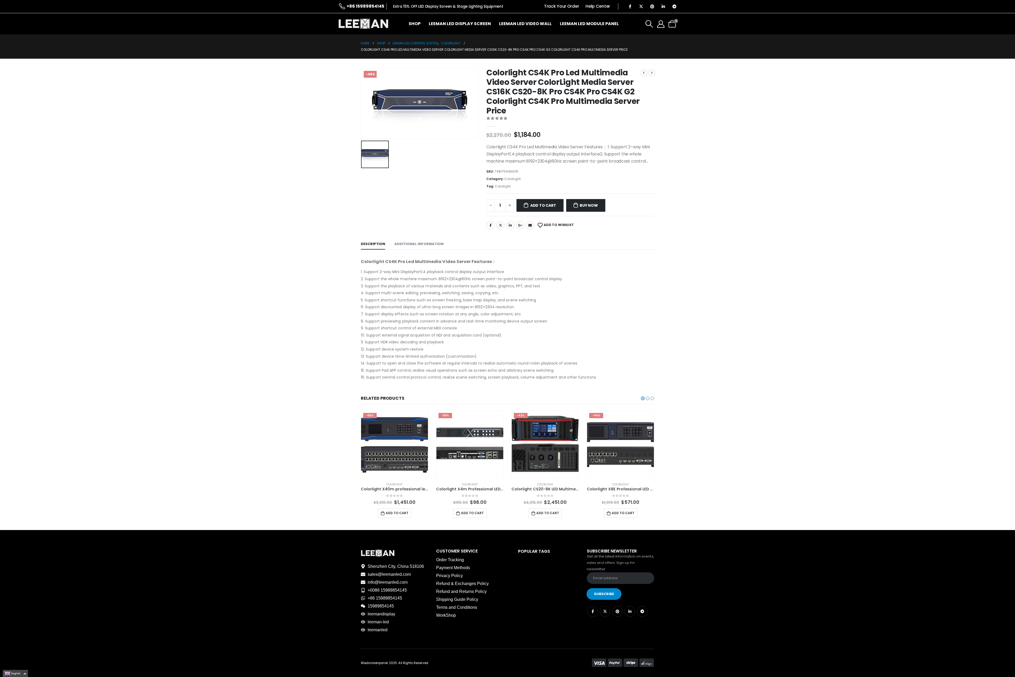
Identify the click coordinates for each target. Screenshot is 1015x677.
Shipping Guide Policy (457, 599)
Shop (415, 24)
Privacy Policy (449, 575)
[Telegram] (674, 6)
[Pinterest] (652, 6)
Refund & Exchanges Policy (462, 583)
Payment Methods (453, 567)
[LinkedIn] (663, 6)
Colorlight (503, 186)
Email (530, 225)
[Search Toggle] (649, 23)
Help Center (597, 6)
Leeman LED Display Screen (460, 24)
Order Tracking (450, 560)
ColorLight (512, 179)
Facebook (490, 225)
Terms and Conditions (456, 607)
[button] (642, 398)
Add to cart (543, 205)
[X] (641, 6)
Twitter (500, 225)
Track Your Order (561, 6)
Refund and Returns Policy (461, 591)
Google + (520, 225)
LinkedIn (510, 225)
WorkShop (446, 615)
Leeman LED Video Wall (525, 24)
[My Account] (660, 23)
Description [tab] (373, 243)
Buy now (589, 205)
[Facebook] (630, 6)
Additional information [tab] (419, 243)
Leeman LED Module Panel (589, 24)
